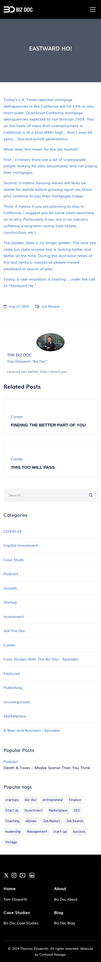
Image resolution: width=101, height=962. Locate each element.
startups (12, 800)
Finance (75, 800)
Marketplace (58, 811)
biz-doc (31, 800)
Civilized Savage (52, 954)
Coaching (12, 821)
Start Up (12, 811)
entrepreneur (53, 800)
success (79, 832)
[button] (93, 9)
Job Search (74, 821)
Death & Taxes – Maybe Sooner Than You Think (47, 767)
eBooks (31, 821)
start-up (60, 832)
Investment (34, 811)
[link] (6, 875)
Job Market (50, 306)
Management (37, 832)
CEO (77, 811)
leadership (13, 832)
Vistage (11, 842)
